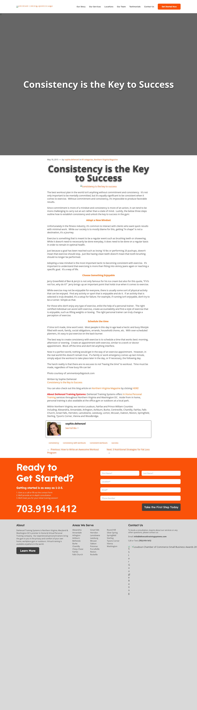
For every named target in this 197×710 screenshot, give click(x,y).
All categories (87, 159)
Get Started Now (169, 6)
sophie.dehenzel (72, 159)
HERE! (136, 388)
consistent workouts (99, 443)
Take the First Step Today (161, 507)
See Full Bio (71, 428)
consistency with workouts (74, 443)
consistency (54, 443)
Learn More (27, 550)
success (115, 443)
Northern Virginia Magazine (106, 159)
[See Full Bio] (78, 428)
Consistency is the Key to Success (64, 382)
